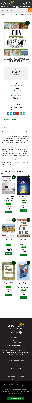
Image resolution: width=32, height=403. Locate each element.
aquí (7, 393)
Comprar (8, 212)
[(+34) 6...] (20, 332)
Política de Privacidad (16, 368)
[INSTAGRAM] (14, 332)
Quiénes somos (16, 380)
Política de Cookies (16, 371)
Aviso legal (16, 363)
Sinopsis (6, 127)
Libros (3, 14)
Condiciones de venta (16, 366)
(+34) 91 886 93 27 (16, 340)
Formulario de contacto (16, 348)
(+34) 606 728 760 (16, 343)
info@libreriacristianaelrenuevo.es (16, 345)
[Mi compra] (24, 3)
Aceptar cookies (16, 399)
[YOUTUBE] (17, 332)
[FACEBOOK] (11, 332)
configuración (21, 393)
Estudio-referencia (11, 14)
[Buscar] (30, 10)
